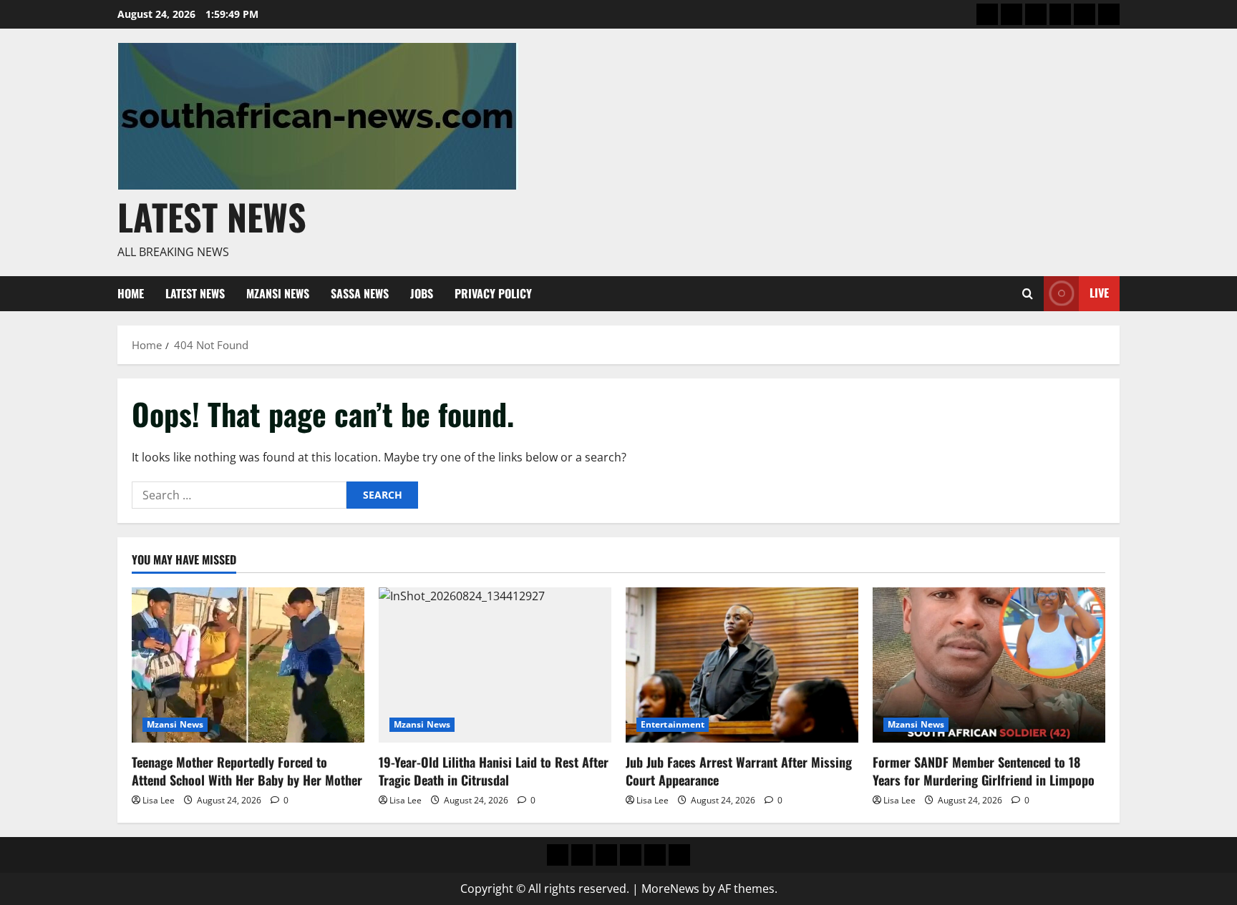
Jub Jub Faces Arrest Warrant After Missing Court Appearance (739, 771)
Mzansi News (277, 293)
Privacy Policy (493, 293)
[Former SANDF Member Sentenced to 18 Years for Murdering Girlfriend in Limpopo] (989, 665)
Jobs (421, 293)
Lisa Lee (158, 800)
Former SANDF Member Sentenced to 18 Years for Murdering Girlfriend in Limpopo (984, 771)
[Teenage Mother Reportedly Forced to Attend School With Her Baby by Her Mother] (248, 665)
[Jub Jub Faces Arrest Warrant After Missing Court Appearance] (742, 665)
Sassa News (360, 293)
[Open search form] (1027, 294)
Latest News (211, 216)
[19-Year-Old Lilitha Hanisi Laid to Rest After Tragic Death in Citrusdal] (495, 665)
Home (130, 293)
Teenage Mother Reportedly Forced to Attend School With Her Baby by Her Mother (247, 771)
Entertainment (672, 724)
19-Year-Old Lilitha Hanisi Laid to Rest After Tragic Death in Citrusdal (493, 771)
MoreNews (670, 888)
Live (1099, 292)
